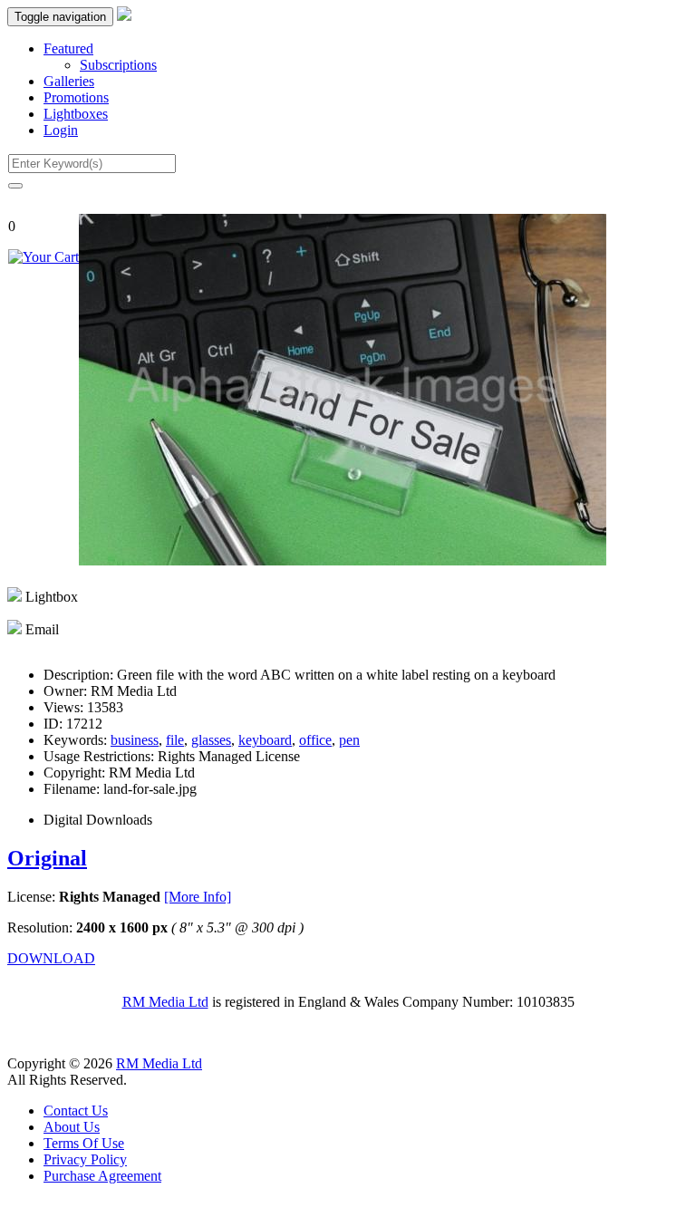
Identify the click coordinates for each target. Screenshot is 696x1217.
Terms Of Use (84, 1143)
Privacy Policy (85, 1159)
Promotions (76, 97)
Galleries (69, 81)
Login (61, 130)
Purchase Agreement (102, 1175)
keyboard (265, 740)
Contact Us (76, 1110)
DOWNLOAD (51, 958)
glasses (211, 740)
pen (349, 740)
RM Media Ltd (165, 1001)
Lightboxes (76, 113)
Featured (68, 48)
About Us (72, 1127)
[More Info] (197, 896)
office (315, 740)
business (135, 740)
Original (47, 858)
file (175, 740)
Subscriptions (118, 64)
